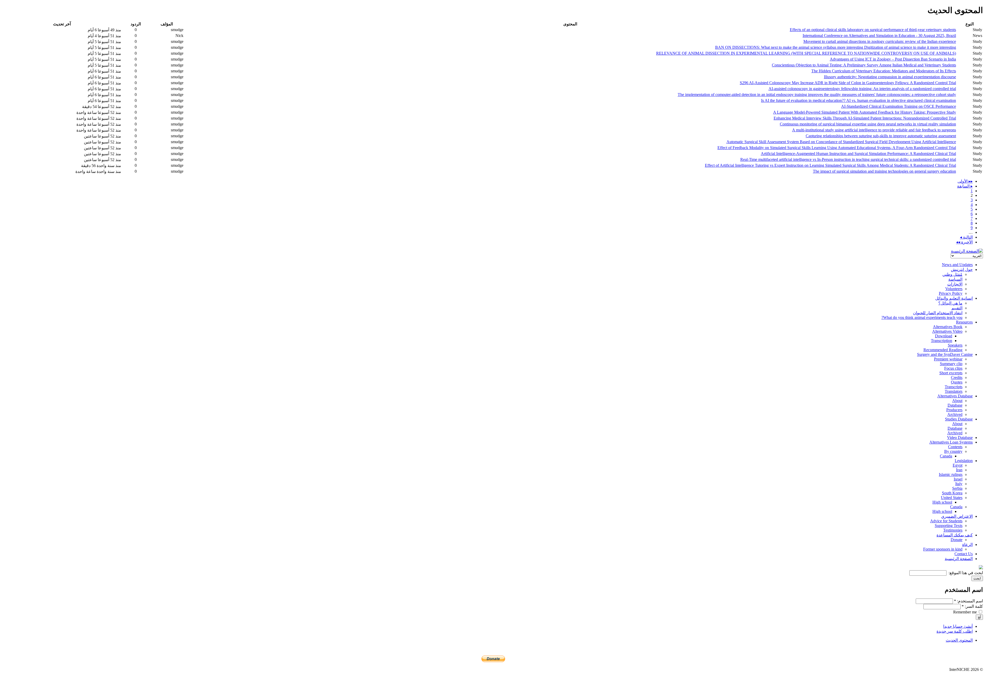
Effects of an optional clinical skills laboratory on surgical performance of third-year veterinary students (873, 29)
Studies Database (959, 419)
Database (955, 405)
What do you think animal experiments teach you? (921, 317)
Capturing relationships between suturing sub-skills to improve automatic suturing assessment (881, 136)
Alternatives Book (947, 327)
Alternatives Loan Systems (951, 442)
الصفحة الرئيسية (959, 558)
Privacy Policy (950, 293)
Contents (955, 447)
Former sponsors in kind (942, 549)
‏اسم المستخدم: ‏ (968, 601)
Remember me (965, 612)
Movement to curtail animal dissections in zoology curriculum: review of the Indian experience (879, 41)
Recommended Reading (942, 350)
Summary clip (951, 363)
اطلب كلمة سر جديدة (955, 631)
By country (953, 451)
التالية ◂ (966, 237)
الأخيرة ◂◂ (964, 242)
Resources (964, 322)
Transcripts (953, 387)
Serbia (957, 488)
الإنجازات (954, 284)
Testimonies (952, 530)
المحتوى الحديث (959, 640)
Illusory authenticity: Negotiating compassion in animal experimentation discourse (890, 77)
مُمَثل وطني (952, 274)
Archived (954, 414)
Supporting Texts (948, 525)
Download (943, 336)
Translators (953, 391)
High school (942, 502)
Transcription (941, 340)
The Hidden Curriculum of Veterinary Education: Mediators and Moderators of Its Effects (883, 71)
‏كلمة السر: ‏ (972, 606)
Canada (946, 456)
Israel (958, 479)
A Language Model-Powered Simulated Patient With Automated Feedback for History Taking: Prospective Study (864, 112)
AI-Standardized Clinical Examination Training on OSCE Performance (898, 106)
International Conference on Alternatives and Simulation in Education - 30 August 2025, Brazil (879, 35)
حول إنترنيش (962, 269)
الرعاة (967, 544)
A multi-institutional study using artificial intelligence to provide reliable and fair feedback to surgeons (874, 130)
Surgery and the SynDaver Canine (945, 354)
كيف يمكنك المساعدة (955, 535)
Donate (956, 539)
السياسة (955, 279)
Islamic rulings (950, 474)
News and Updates (957, 264)
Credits (956, 377)
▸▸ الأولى (965, 181)
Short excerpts (950, 373)
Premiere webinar (948, 359)
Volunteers (953, 289)
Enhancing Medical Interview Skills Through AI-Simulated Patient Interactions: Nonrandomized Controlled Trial (865, 118)
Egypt (957, 465)
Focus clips (953, 368)
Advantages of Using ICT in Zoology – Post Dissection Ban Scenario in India (893, 59)
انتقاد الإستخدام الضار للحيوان (937, 313)
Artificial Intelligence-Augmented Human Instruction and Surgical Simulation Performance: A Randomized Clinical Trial (858, 153)
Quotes (956, 382)
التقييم (956, 308)
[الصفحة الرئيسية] (967, 251)
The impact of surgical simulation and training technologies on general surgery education (884, 171)
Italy (958, 484)
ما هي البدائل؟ (950, 303)
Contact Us (963, 554)
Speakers (955, 345)
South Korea (952, 493)
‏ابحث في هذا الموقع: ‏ (965, 573)
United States (951, 497)
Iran (959, 470)
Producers (954, 410)
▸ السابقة (965, 186)
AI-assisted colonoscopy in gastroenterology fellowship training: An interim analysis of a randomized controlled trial (862, 88)
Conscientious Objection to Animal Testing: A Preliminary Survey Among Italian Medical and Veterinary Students (864, 65)
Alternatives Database (955, 396)
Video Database (960, 437)
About (957, 400)
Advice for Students (946, 521)
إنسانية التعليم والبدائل (954, 298)
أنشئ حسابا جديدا (958, 626)
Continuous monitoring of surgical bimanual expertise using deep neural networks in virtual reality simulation (868, 124)
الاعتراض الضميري (957, 516)
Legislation (964, 460)
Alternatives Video (947, 331)
